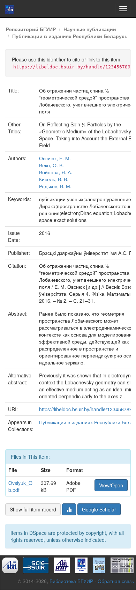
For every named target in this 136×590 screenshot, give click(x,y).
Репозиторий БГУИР (31, 28)
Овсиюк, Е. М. (55, 158)
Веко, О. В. (51, 165)
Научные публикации (89, 28)
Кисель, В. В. (53, 179)
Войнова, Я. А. (55, 172)
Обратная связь (116, 580)
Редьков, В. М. (55, 186)
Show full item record (33, 509)
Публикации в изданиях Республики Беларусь (70, 35)
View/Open (111, 485)
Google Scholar (99, 509)
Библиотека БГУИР (71, 580)
